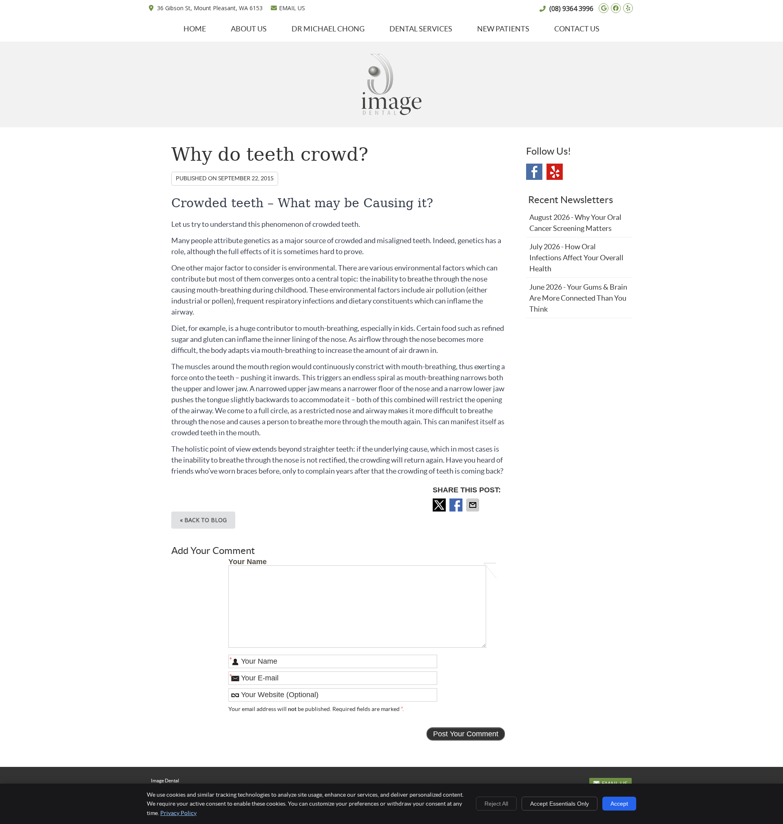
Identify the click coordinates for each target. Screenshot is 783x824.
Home (195, 28)
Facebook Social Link (534, 172)
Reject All (496, 803)
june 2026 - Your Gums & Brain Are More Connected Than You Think (578, 298)
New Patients (503, 28)
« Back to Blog (203, 520)
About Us (249, 28)
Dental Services (420, 28)
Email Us (292, 8)
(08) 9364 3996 (571, 8)
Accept (619, 803)
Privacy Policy (178, 813)
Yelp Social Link (554, 172)
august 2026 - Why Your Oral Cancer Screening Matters (575, 223)
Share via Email (473, 505)
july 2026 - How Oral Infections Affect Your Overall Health (576, 257)
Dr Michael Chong (328, 28)
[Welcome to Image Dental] (391, 112)
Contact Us (576, 28)
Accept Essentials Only (559, 803)
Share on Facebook (456, 505)
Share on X (440, 505)
